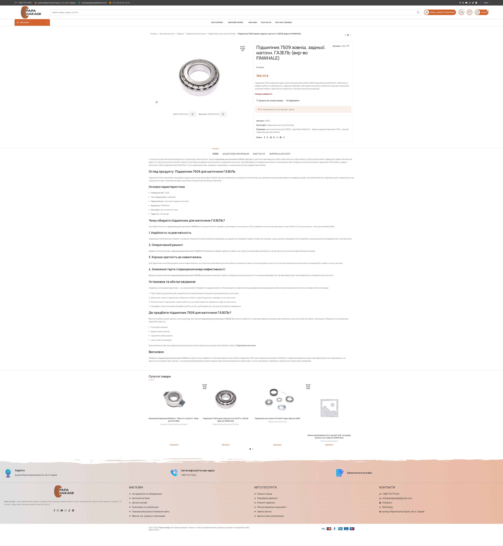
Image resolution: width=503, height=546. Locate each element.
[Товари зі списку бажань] (469, 12)
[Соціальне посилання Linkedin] (274, 137)
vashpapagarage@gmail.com (94, 2)
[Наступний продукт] (350, 35)
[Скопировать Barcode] (223, 114)
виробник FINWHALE (301, 129)
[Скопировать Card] (192, 114)
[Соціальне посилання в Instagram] (463, 2)
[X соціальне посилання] (267, 137)
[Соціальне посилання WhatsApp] (469, 2)
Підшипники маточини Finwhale (222, 33)
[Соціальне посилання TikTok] (473, 2)
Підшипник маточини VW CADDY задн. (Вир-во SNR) (277, 418)
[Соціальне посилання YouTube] (466, 2)
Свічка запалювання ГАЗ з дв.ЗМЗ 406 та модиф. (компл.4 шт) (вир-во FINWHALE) (329, 436)
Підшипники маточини (196, 33)
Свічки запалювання (329, 441)
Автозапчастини (167, 33)
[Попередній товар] (345, 35)
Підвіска (180, 33)
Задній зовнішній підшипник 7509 (326, 129)
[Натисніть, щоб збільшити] (156, 102)
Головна (154, 33)
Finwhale (260, 67)
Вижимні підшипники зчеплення (173, 424)
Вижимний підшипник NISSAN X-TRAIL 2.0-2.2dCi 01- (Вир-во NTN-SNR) (174, 419)
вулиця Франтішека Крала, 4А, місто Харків (56, 2)
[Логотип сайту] (31, 12)
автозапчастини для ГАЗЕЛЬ (278, 129)
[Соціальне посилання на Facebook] (460, 2)
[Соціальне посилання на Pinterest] (271, 137)
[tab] (215, 153)
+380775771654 (25, 2)
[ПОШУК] (418, 12)
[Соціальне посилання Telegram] (476, 2)
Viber (486, 2)
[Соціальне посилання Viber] (284, 137)
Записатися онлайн (359, 473)
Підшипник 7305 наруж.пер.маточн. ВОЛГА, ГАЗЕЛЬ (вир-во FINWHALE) (225, 419)
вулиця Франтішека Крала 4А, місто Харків (36, 474)
